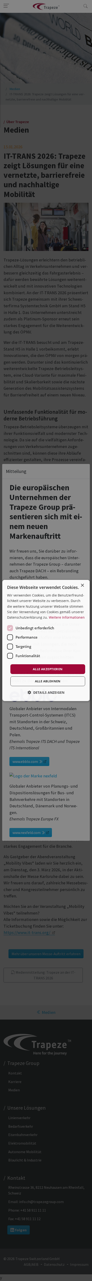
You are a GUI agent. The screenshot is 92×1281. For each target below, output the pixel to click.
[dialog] (46, 640)
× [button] (82, 585)
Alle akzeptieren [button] (48, 669)
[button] (46, 692)
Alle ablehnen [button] (47, 681)
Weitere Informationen (67, 617)
